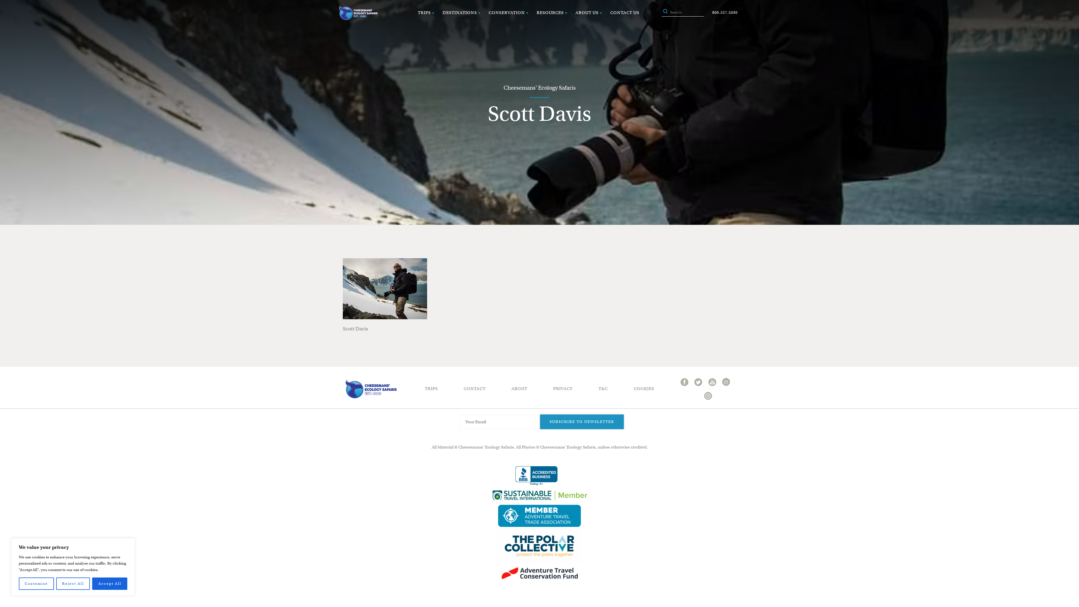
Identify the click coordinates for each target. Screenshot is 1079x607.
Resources (550, 12)
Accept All (109, 583)
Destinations (460, 12)
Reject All (73, 583)
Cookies (644, 388)
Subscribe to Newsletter (582, 421)
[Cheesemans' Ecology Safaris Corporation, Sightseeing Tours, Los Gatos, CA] (536, 476)
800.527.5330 (725, 12)
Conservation (507, 12)
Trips (424, 12)
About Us (587, 12)
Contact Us (624, 12)
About (519, 388)
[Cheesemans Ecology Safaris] (358, 13)
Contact (475, 388)
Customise (36, 583)
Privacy (563, 388)
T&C (603, 388)
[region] (73, 567)
